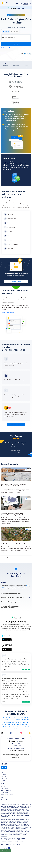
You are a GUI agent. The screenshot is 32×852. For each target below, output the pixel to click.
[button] (27, 53)
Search (16, 44)
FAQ (20, 3)
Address (7, 31)
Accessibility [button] (4, 848)
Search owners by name (8, 312)
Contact (26, 3)
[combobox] (16, 37)
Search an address (16, 281)
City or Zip (15, 31)
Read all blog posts (6, 557)
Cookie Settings (5, 850)
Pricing (16, 3)
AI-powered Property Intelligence (17, 15)
